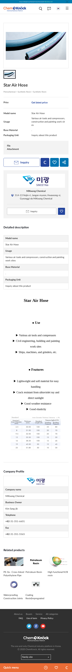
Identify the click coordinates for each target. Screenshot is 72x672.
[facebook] (36, 626)
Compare (67, 667)
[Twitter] (29, 626)
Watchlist (56, 667)
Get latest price (39, 102)
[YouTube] (43, 626)
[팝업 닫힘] (67, 1)
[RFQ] (49, 8)
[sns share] (64, 162)
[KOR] (58, 8)
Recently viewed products (46, 667)
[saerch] (40, 9)
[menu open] (67, 8)
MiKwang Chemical (36, 191)
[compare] (45, 162)
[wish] (54, 162)
